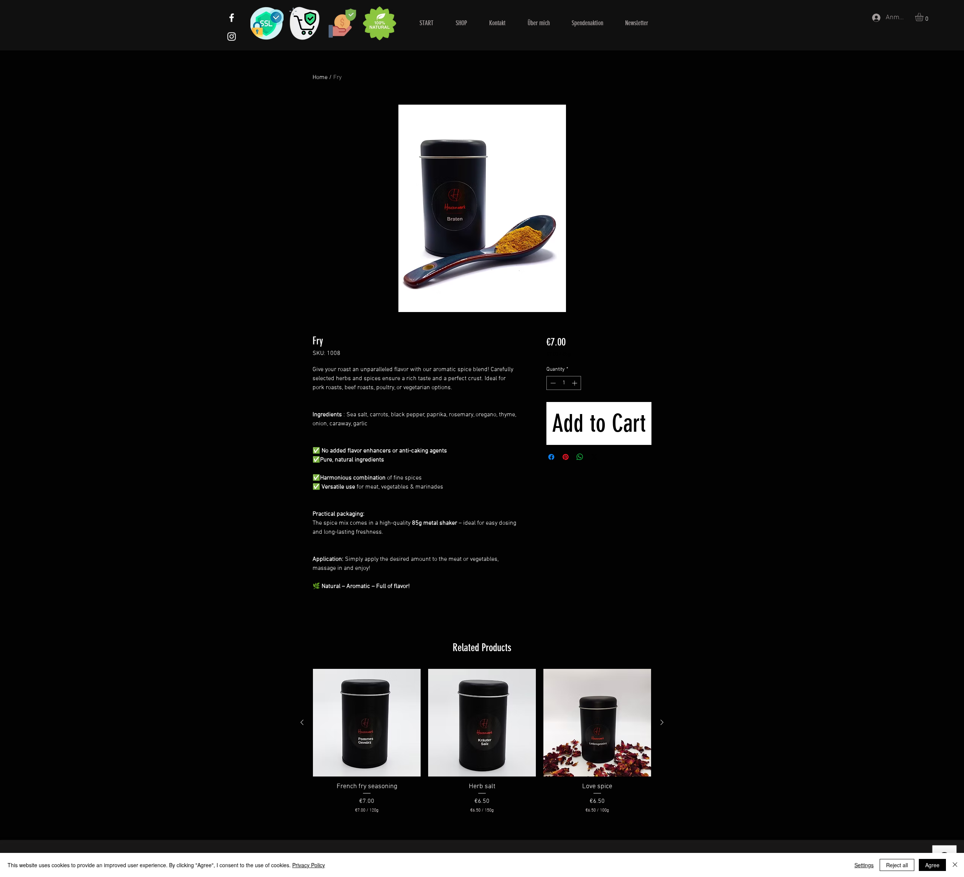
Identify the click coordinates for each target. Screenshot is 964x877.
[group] (482, 741)
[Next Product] (662, 722)
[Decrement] (552, 383)
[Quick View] (367, 723)
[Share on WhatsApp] (579, 456)
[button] (924, 17)
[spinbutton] (563, 383)
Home (320, 77)
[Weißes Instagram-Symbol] (231, 36)
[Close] (954, 865)
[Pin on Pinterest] (565, 456)
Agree (932, 865)
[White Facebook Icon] (231, 17)
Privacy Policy (308, 865)
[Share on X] (594, 456)
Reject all (897, 865)
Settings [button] (864, 865)
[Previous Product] (302, 722)
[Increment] (575, 383)
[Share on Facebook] (551, 456)
